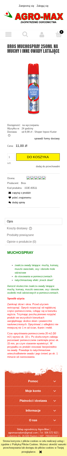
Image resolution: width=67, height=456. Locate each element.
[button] (8, 34)
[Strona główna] (33, 17)
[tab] (33, 221)
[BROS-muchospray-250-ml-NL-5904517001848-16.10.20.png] (33, 88)
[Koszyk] (58, 34)
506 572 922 (51, 432)
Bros (23, 183)
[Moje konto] (42, 34)
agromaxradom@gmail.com (23, 432)
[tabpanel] (33, 304)
